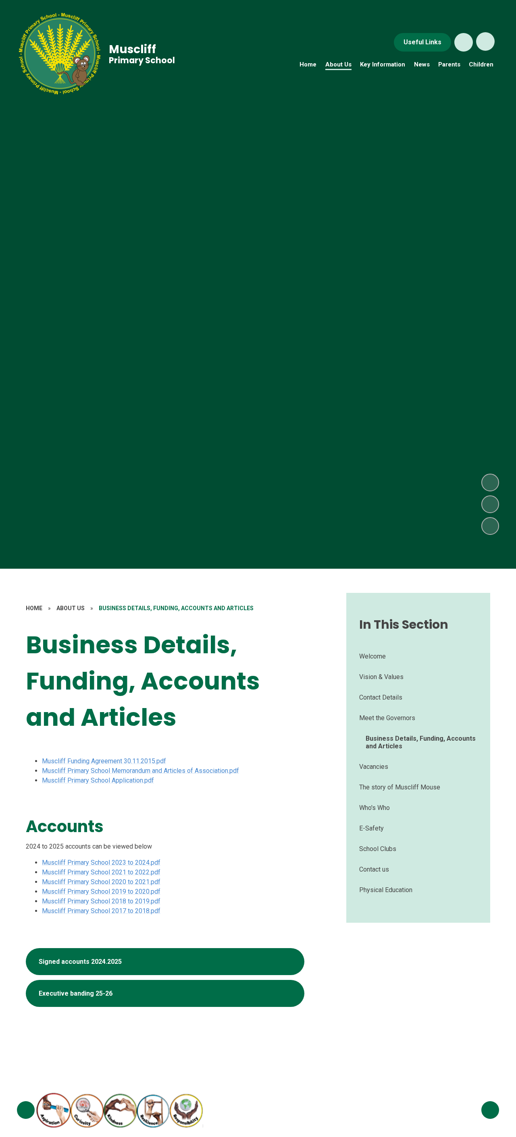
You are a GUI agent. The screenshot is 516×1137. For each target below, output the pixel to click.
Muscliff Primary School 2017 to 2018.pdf (101, 911)
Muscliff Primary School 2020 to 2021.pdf (101, 882)
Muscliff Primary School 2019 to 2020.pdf (101, 891)
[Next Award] (490, 1110)
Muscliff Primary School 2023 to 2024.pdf (101, 862)
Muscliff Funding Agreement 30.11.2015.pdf (104, 761)
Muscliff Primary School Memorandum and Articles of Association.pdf (140, 771)
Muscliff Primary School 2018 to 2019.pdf (101, 901)
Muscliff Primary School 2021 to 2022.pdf (101, 872)
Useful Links (422, 42)
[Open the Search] (463, 42)
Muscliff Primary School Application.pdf (98, 780)
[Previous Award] (26, 1110)
